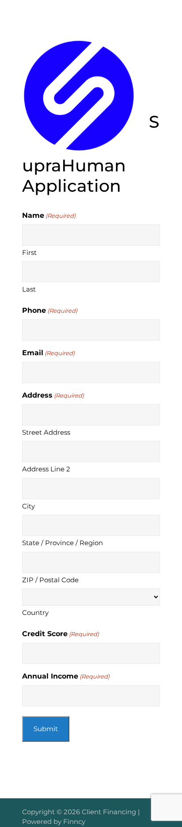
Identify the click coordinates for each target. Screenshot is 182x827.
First (29, 252)
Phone (49, 310)
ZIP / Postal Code (50, 580)
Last (29, 289)
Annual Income (66, 676)
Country (35, 612)
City (28, 506)
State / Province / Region (62, 543)
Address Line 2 (46, 469)
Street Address (46, 432)
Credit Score (60, 634)
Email (48, 353)
